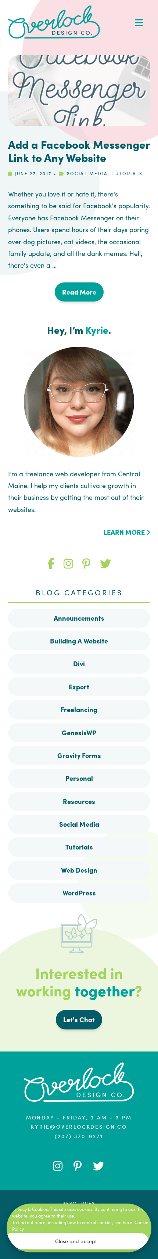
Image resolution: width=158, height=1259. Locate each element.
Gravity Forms (79, 755)
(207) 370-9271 (79, 1136)
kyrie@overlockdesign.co (79, 1126)
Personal (79, 778)
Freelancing (79, 709)
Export (79, 686)
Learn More (125, 532)
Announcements (79, 618)
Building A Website (79, 640)
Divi (79, 663)
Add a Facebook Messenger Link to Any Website (79, 150)
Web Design (79, 869)
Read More (79, 291)
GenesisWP (79, 732)
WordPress (79, 892)
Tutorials (127, 173)
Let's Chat (79, 1019)
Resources (79, 801)
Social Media (87, 173)
